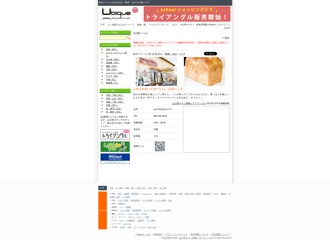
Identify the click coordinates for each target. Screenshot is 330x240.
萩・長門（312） (114, 108)
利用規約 (157, 234)
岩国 (111, 188)
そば (137, 214)
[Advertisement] (115, 173)
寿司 (119, 194)
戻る (227, 37)
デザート (131, 217)
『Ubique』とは (142, 234)
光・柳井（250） (114, 112)
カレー (122, 220)
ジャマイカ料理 (165, 210)
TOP (102, 24)
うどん (130, 214)
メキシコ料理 (124, 210)
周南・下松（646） (115, 102)
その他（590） (113, 59)
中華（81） (111, 79)
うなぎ (215, 194)
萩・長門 (163, 188)
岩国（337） (112, 105)
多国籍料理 (137, 210)
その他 (136, 33)
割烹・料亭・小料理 (193, 194)
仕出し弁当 (152, 227)
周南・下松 (130, 188)
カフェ (140, 217)
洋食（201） (112, 69)
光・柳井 (119, 188)
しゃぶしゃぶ (146, 194)
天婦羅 (126, 194)
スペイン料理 (160, 200)
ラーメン (121, 214)
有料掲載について (199, 234)
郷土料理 (206, 194)
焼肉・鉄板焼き (161, 194)
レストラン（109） (115, 73)
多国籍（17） (112, 83)
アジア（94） (112, 76)
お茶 (129, 227)
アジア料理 (151, 220)
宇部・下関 (152, 188)
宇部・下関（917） (115, 95)
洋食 (170, 200)
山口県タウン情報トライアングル (189, 103)
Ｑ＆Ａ (175, 24)
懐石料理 (135, 194)
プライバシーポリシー (176, 234)
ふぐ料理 (126, 197)
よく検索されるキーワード (120, 24)
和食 (180, 194)
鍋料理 (223, 194)
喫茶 (147, 217)
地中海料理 (135, 200)
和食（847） (112, 49)
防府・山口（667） (115, 98)
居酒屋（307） (113, 63)
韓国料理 (130, 220)
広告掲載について (220, 234)
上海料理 (140, 220)
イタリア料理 (123, 200)
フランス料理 (147, 200)
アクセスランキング (159, 24)
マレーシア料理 (150, 210)
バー (121, 207)
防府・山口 (171, 54)
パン (145, 33)
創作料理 (172, 194)
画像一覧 (141, 24)
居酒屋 (128, 207)
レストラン (127, 224)
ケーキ (142, 227)
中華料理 (121, 204)
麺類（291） (112, 66)
